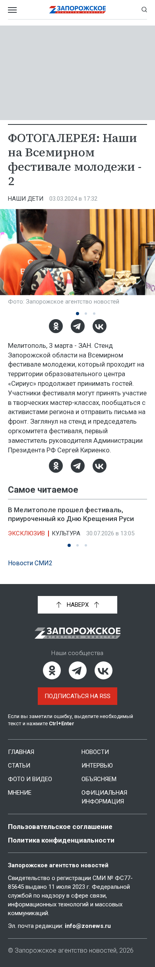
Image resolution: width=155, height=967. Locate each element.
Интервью (97, 765)
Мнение (19, 792)
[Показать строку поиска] (144, 9)
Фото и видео (30, 779)
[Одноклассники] (56, 326)
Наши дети (25, 198)
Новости (95, 752)
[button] (77, 313)
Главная (21, 752)
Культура (66, 533)
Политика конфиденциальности (61, 840)
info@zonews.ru (88, 926)
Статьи (19, 765)
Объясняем (98, 779)
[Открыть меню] (12, 10)
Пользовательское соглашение (60, 827)
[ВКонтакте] (100, 326)
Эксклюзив (26, 533)
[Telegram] (78, 326)
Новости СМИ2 (30, 563)
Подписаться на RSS (77, 696)
